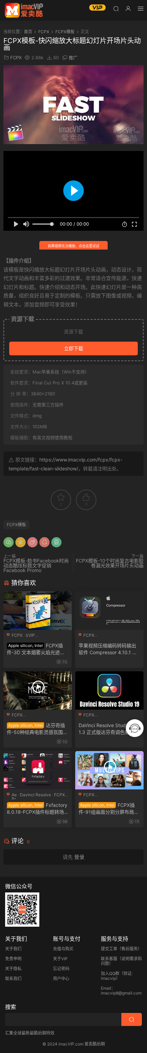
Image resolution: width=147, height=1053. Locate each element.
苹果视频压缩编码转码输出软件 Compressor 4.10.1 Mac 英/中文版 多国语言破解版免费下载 (109, 649)
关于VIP (60, 958)
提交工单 (109, 948)
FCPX (16, 57)
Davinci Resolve (35, 794)
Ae (14, 794)
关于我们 (13, 948)
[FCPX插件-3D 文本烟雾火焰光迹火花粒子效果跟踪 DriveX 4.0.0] (37, 610)
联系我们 (13, 978)
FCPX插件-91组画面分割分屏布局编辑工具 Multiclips (109, 808)
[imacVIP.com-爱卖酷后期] (23, 10)
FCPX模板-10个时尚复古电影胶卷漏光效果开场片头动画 (110, 563)
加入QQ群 (110, 973)
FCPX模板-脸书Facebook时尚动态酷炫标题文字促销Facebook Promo (36, 565)
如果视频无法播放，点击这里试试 (73, 246)
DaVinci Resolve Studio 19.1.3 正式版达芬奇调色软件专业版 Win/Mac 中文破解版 (109, 729)
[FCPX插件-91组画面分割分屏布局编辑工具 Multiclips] (109, 770)
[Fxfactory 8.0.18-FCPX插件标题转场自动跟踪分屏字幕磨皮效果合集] (37, 770)
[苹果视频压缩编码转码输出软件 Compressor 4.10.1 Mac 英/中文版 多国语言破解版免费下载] (109, 610)
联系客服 (109, 958)
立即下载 (73, 348)
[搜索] (116, 8)
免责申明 (13, 958)
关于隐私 (13, 968)
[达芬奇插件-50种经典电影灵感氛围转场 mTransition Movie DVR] (37, 690)
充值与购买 (63, 948)
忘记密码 (61, 968)
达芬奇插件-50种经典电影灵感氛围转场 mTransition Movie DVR (37, 729)
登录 (79, 857)
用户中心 (61, 978)
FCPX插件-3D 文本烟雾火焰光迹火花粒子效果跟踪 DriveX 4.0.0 (37, 649)
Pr (14, 798)
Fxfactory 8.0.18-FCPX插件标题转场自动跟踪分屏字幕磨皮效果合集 (37, 808)
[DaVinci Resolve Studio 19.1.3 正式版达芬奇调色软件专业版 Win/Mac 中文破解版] (109, 690)
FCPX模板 (16, 524)
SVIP (30, 635)
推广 (73, 57)
